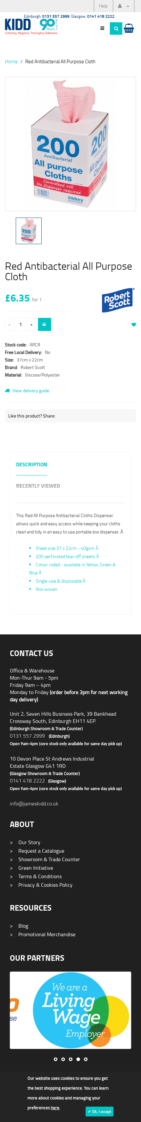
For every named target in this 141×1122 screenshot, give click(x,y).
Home (11, 61)
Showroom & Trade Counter (45, 859)
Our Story (25, 842)
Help (103, 6)
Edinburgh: (47, 16)
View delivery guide (30, 390)
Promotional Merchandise (42, 934)
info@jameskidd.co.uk (34, 803)
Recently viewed (38, 486)
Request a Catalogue (37, 850)
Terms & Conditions (36, 876)
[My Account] (123, 6)
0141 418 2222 (27, 780)
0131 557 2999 (27, 735)
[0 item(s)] (128, 34)
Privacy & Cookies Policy (41, 884)
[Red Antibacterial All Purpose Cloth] (70, 144)
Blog (19, 925)
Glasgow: (92, 16)
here (55, 1108)
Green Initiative (31, 867)
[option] (70, 147)
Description (31, 465)
